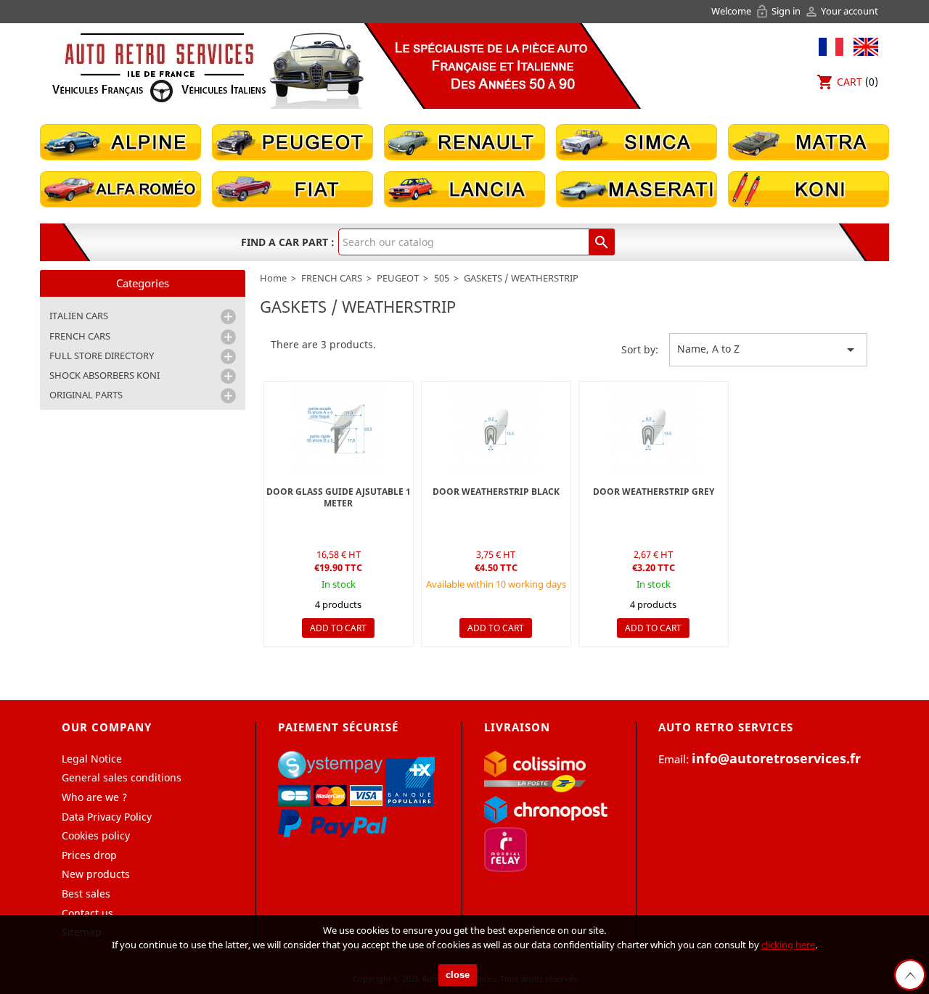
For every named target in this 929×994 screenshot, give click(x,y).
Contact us (87, 913)
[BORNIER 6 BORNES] (496, 428)
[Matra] (808, 141)
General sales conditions (121, 777)
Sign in (779, 10)
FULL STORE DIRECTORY (101, 355)
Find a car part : (288, 242)
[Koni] (808, 188)
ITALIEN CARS (78, 315)
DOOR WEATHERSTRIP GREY (653, 491)
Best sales (86, 893)
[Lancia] (464, 188)
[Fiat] (292, 188)
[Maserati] (636, 188)
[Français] (831, 45)
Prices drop (89, 855)
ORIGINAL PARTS (86, 394)
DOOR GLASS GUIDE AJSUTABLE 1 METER (338, 497)
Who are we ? (94, 797)
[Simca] (636, 141)
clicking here (788, 944)
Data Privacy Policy (107, 816)
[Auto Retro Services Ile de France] (159, 67)
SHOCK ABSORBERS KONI (104, 375)
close (458, 974)
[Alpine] (120, 141)
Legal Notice (92, 758)
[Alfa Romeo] (120, 188)
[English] (862, 45)
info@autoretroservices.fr (776, 758)
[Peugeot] (292, 141)
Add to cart (338, 628)
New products (96, 874)
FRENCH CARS (79, 335)
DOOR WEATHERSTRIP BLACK (496, 491)
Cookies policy (96, 835)
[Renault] (464, 141)
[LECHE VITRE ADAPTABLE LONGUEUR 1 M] (338, 428)
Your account (841, 10)
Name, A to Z (768, 349)
